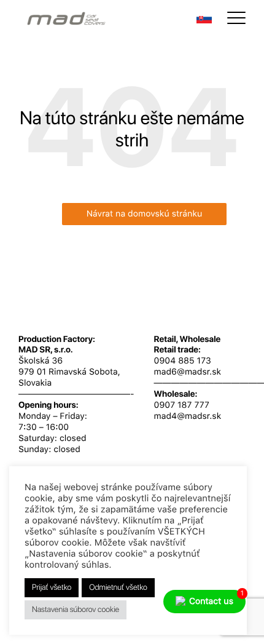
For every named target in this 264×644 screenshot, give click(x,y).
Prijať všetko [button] (51, 587)
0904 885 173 (182, 361)
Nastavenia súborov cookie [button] (75, 609)
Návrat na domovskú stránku (145, 214)
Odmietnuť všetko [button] (118, 587)
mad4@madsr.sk (188, 416)
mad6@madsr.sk (188, 372)
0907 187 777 (181, 405)
